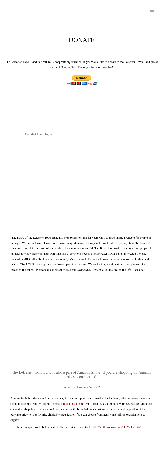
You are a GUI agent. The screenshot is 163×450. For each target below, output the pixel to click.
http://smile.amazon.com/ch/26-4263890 (117, 427)
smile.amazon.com (72, 404)
